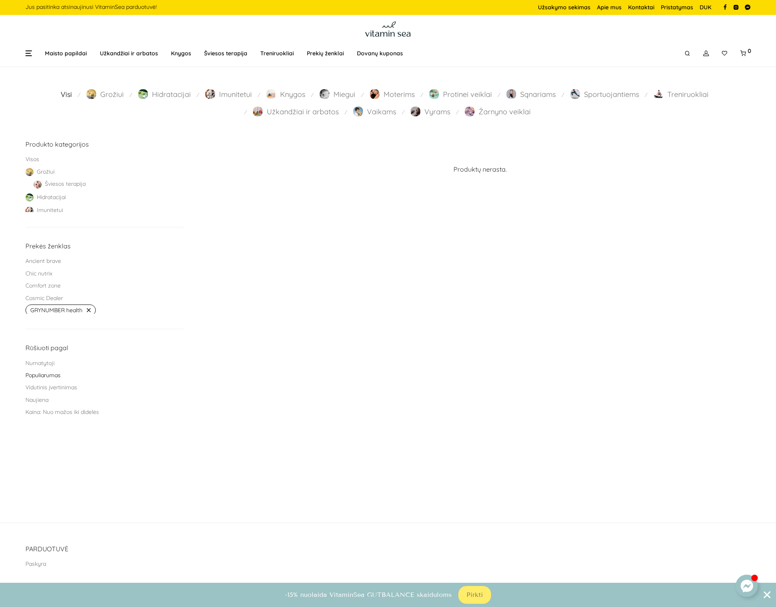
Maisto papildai (66, 53)
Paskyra (35, 563)
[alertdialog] (388, 595)
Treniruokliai (277, 53)
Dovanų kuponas (380, 53)
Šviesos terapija (225, 53)
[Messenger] (748, 7)
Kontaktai (641, 7)
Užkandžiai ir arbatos (129, 53)
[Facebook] (725, 7)
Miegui (344, 94)
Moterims (399, 94)
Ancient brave (43, 261)
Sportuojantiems (611, 94)
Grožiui (112, 94)
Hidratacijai (171, 94)
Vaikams (381, 111)
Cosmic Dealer (44, 298)
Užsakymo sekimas (564, 7)
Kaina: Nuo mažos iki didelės (62, 412)
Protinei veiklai (467, 94)
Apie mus (609, 7)
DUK (705, 7)
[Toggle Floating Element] (747, 586)
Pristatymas (677, 7)
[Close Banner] (767, 595)
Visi (66, 94)
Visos (32, 159)
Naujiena (36, 399)
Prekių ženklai (325, 53)
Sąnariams (538, 94)
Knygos (181, 53)
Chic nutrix (39, 273)
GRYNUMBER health (56, 310)
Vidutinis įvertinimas (51, 387)
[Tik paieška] (687, 53)
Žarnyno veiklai (505, 111)
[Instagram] (736, 7)
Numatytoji (40, 363)
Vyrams (437, 111)
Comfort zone (43, 285)
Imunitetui (235, 94)
